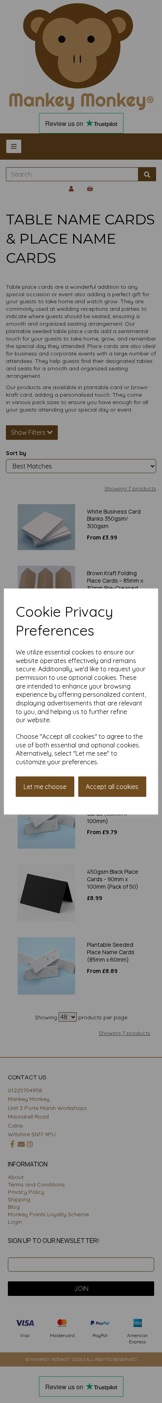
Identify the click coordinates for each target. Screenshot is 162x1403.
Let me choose (45, 787)
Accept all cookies (112, 787)
